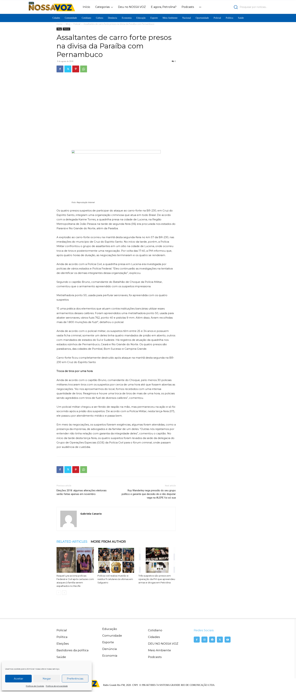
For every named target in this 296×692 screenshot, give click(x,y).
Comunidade (112, 635)
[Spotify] (212, 640)
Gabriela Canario (91, 513)
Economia (109, 655)
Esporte (108, 642)
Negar (47, 678)
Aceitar (18, 678)
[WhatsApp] (83, 69)
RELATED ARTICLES (72, 542)
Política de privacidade (57, 686)
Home (60, 24)
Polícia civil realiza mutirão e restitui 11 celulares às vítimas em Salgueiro (115, 579)
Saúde (61, 657)
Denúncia (109, 649)
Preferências (75, 678)
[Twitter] (67, 69)
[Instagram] (204, 640)
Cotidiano (155, 630)
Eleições (63, 643)
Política (62, 637)
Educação (109, 629)
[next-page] (64, 593)
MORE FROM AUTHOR (108, 542)
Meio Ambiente (159, 650)
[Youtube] (228, 640)
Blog (68, 24)
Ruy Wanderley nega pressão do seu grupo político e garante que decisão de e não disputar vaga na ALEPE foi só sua (149, 494)
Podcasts (155, 657)
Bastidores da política (73, 650)
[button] (238, 7)
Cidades (154, 637)
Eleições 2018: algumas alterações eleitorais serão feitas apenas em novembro (82, 492)
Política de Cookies (35, 686)
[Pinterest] (75, 69)
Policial (76, 24)
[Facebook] (60, 69)
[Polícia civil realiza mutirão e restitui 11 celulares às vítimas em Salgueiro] (116, 560)
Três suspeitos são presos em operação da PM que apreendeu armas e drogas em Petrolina (156, 579)
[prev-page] (59, 593)
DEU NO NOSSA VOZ (163, 643)
